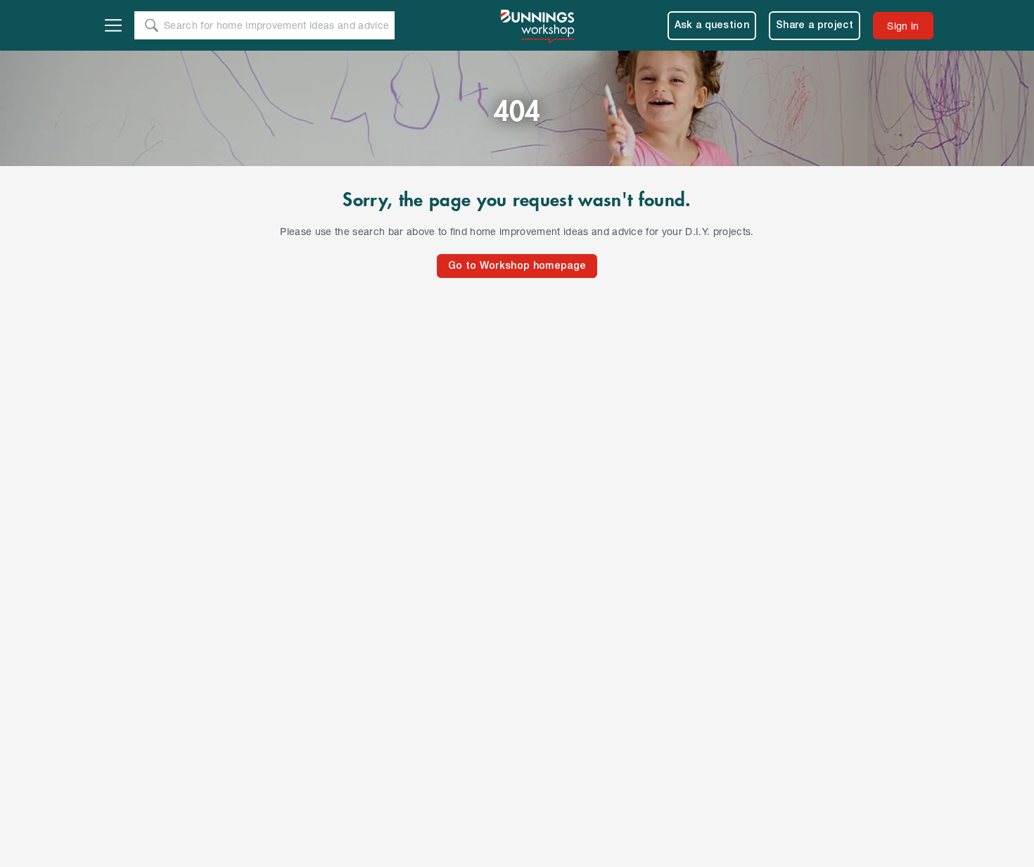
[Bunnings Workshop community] (538, 25)
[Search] (151, 25)
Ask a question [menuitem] (712, 25)
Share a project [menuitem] (814, 25)
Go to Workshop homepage (517, 266)
